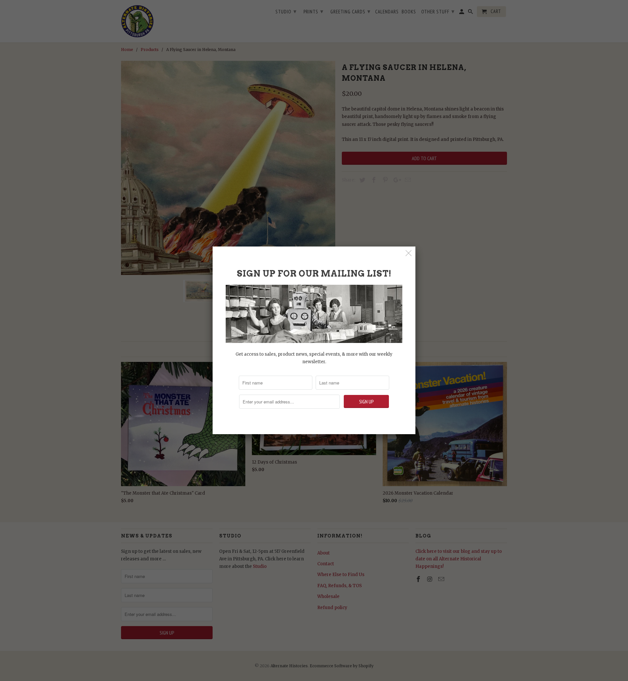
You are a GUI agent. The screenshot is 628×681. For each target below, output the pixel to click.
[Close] (408, 253)
